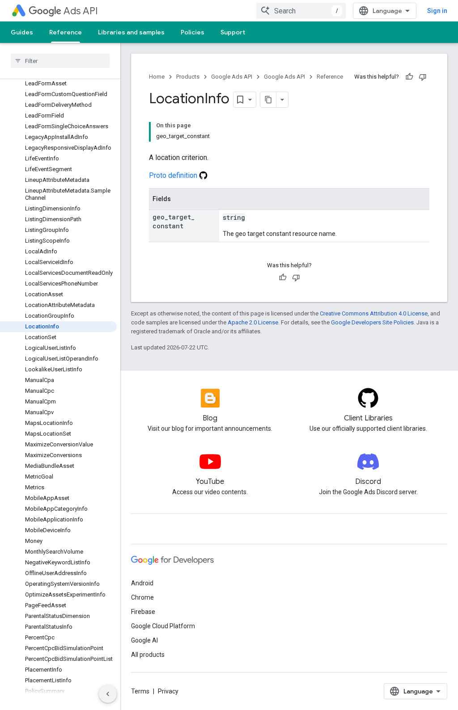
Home (157, 76)
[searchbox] (60, 61)
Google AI (144, 640)
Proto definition (174, 175)
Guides (22, 32)
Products (187, 76)
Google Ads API (231, 76)
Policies (192, 32)
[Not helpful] (422, 77)
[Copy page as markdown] (268, 99)
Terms (140, 691)
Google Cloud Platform (163, 626)
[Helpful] (409, 77)
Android (142, 583)
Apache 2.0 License (253, 322)
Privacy (168, 691)
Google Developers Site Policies (372, 322)
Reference (65, 32)
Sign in (437, 10)
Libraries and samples (131, 32)
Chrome (142, 597)
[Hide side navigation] (108, 694)
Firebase (143, 611)
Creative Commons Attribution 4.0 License (374, 313)
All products (148, 654)
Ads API (81, 11)
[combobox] (301, 11)
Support (233, 32)
